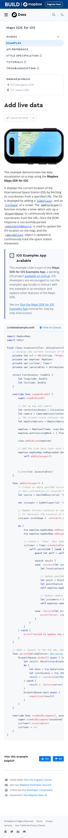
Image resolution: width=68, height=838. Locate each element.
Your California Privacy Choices (30, 825)
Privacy (49, 821)
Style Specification (28, 55)
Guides (11, 36)
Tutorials (21, 61)
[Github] (7, 832)
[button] (62, 15)
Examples (13, 43)
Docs (22, 14)
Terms (39, 821)
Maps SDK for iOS (20, 28)
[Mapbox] (14, 14)
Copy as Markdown (19, 117)
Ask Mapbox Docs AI (35, 795)
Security (8, 825)
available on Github (37, 276)
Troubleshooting (27, 68)
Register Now (54, 4)
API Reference (17, 49)
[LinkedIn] (20, 832)
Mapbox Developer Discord (35, 785)
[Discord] (26, 832)
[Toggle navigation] (6, 14)
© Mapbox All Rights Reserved (18, 821)
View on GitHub (51, 327)
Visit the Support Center (38, 779)
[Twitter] (13, 832)
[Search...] (54, 15)
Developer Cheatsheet (39, 790)
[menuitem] (62, 15)
